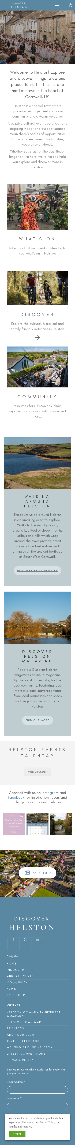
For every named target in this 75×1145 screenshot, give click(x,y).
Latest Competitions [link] (26, 1053)
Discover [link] (15, 969)
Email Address (16, 1081)
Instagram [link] (50, 792)
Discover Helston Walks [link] (37, 570)
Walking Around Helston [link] (30, 1047)
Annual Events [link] (20, 976)
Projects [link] (15, 1028)
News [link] (11, 988)
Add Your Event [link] (21, 1034)
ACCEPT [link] (17, 1134)
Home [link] (12, 963)
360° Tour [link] (16, 995)
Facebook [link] (16, 797)
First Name (14, 1098)
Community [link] (17, 982)
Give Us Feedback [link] (23, 1041)
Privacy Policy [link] (20, 1060)
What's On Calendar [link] (37, 771)
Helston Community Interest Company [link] (34, 1014)
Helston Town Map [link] (24, 1022)
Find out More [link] (37, 720)
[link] (71, 5)
